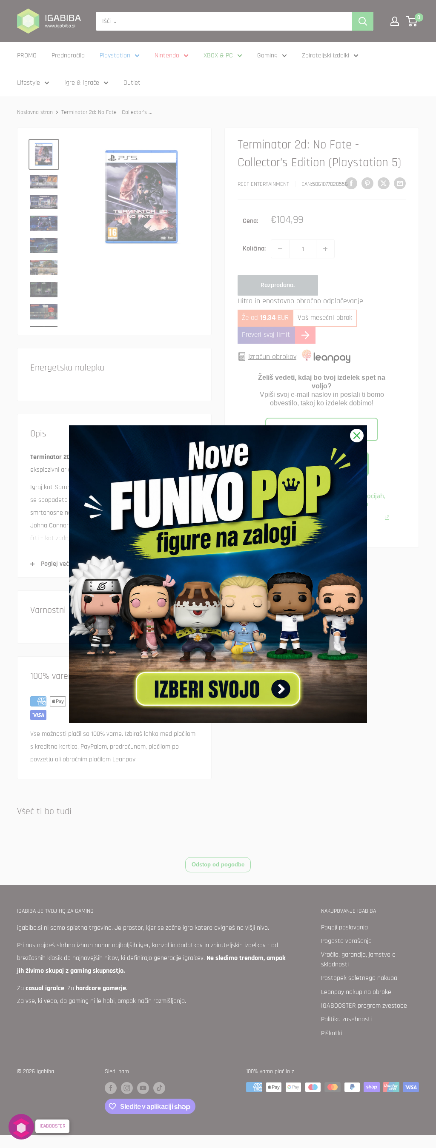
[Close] (357, 435)
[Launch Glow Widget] (21, 1126)
